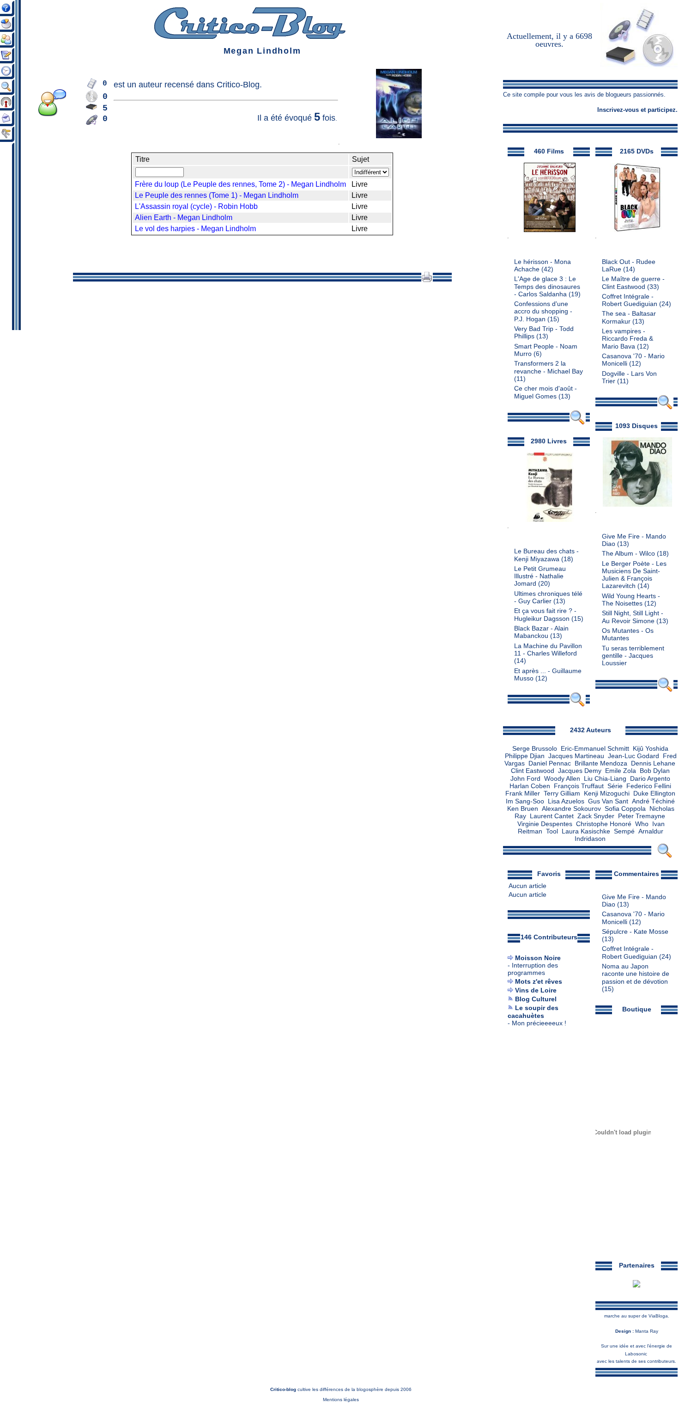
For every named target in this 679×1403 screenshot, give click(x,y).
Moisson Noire (538, 958)
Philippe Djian (525, 756)
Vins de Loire (536, 990)
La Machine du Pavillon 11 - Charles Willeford (548, 650)
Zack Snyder (595, 816)
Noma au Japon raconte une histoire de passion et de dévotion (635, 974)
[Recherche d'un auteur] (664, 855)
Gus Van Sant (608, 801)
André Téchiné (653, 801)
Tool (552, 831)
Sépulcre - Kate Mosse (635, 931)
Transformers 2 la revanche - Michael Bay (548, 367)
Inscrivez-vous (618, 109)
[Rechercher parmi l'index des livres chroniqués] (577, 704)
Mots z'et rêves (538, 981)
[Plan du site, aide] (11, 14)
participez (662, 109)
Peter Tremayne (641, 816)
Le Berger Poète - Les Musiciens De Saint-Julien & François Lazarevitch (634, 575)
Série (615, 786)
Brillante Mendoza (601, 763)
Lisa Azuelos (566, 801)
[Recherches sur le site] (11, 93)
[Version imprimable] (427, 279)
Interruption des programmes (533, 969)
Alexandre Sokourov (571, 808)
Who (642, 824)
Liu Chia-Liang (605, 778)
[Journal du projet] (11, 61)
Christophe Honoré (603, 824)
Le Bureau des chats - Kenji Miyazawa (546, 555)
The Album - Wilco (628, 553)
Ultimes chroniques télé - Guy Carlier (548, 597)
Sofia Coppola (625, 808)
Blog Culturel (536, 999)
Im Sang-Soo (525, 801)
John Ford (525, 778)
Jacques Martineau (576, 756)
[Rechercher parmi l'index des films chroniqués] (577, 422)
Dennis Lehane (653, 763)
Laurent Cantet (552, 816)
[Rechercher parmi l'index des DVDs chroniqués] (665, 407)
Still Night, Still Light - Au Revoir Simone (632, 617)
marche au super (622, 1315)
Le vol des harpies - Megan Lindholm (195, 229)
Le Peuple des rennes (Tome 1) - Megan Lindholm (216, 195)
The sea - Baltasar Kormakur (629, 317)
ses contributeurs (656, 1361)
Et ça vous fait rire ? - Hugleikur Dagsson (545, 614)
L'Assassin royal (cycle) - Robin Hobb (196, 206)
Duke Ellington (654, 793)
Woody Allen (562, 778)
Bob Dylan (655, 770)
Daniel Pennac (549, 763)
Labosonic (636, 1353)
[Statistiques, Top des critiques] (11, 30)
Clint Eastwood (532, 770)
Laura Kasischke (586, 831)
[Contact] (11, 124)
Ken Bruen (522, 808)
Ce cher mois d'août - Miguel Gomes (545, 392)
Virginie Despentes (544, 824)
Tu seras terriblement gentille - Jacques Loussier (633, 656)
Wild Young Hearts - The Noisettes (631, 600)
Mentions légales (341, 1399)
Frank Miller (522, 793)
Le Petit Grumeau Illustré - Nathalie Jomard (540, 576)
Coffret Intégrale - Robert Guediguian (629, 300)
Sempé (624, 831)
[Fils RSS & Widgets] (11, 108)
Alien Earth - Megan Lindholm (183, 217)
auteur (150, 84)
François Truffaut (579, 786)
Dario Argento (650, 778)
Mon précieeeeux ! (539, 1023)
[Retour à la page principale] (250, 37)
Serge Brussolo (534, 748)
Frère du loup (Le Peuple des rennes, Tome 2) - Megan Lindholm (240, 184)
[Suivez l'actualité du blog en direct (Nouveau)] (11, 77)
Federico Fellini (648, 786)
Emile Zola (620, 770)
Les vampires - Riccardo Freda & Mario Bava (627, 339)
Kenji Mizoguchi (607, 793)
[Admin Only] (11, 139)
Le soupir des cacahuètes (533, 1012)
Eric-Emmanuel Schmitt (595, 748)
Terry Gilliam (562, 793)
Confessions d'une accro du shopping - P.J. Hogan (543, 311)
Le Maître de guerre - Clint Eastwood (633, 283)
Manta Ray (646, 1331)
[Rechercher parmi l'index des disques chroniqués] (665, 689)
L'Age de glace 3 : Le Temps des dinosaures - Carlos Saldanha (547, 287)
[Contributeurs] (11, 46)
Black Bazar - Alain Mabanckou (541, 632)
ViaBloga (658, 1315)
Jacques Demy (579, 770)
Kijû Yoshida (650, 748)
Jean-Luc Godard (633, 756)
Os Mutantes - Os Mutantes (628, 634)
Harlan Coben (529, 786)
